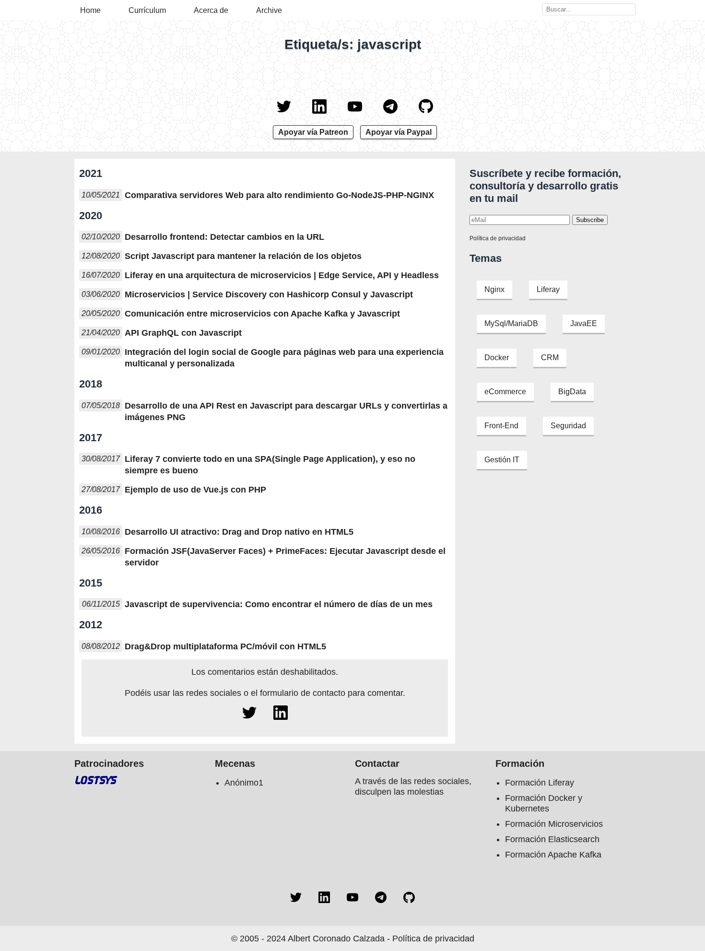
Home (90, 10)
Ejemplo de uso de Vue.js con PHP (195, 489)
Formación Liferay (539, 782)
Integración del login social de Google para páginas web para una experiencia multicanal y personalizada (284, 357)
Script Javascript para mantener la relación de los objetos (243, 256)
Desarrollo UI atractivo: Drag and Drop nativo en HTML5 (239, 532)
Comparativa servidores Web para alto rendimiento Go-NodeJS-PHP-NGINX (279, 195)
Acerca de (211, 10)
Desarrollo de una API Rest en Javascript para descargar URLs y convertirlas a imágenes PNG (286, 411)
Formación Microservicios (554, 824)
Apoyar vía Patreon (313, 132)
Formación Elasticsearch (552, 839)
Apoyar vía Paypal (398, 132)
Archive (269, 10)
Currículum (147, 10)
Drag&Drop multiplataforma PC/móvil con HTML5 (225, 646)
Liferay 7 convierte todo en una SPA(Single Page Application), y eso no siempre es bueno (270, 464)
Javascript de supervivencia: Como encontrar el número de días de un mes (279, 604)
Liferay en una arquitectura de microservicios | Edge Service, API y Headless (282, 275)
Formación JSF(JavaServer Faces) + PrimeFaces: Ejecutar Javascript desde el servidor (285, 556)
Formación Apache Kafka (553, 854)
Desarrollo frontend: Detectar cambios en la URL (224, 237)
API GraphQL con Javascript (183, 333)
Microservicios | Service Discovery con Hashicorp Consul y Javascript (269, 294)
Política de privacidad (498, 238)
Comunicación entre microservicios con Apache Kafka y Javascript (262, 313)
